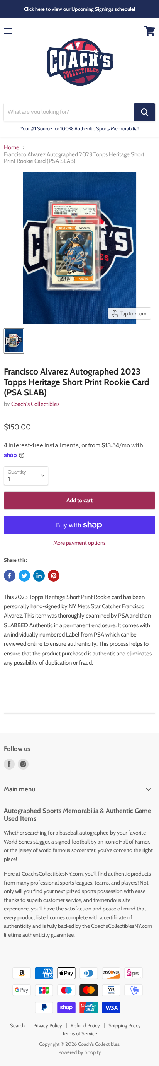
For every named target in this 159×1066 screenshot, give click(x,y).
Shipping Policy (124, 1025)
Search (17, 1025)
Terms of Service (79, 1033)
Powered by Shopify (79, 1052)
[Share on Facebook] (9, 576)
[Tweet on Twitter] (24, 576)
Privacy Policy (47, 1025)
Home (11, 147)
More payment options (79, 543)
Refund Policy (85, 1025)
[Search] (144, 112)
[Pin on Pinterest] (53, 576)
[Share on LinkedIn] (39, 576)
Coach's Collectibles (35, 403)
